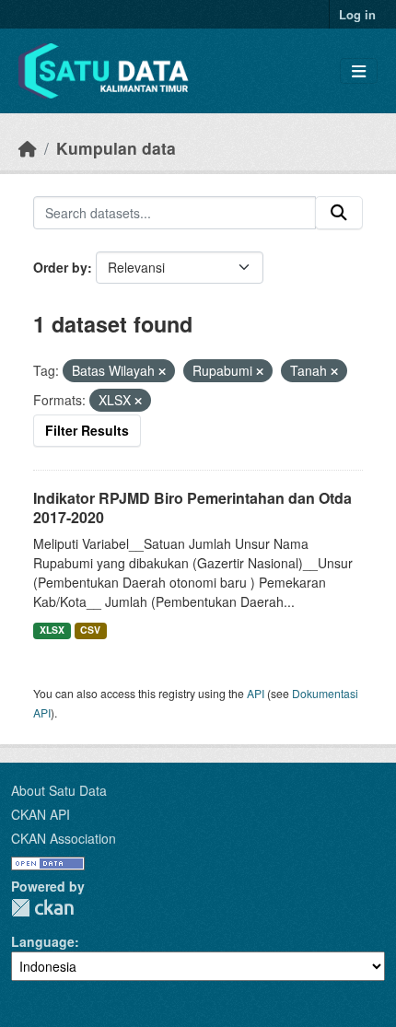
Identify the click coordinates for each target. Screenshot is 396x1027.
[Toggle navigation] (359, 71)
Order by (60, 267)
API (255, 693)
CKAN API (40, 814)
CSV (90, 629)
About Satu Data (59, 790)
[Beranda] (27, 147)
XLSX (52, 629)
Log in (357, 14)
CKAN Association (63, 838)
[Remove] (162, 371)
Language (43, 941)
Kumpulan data (116, 147)
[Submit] (339, 212)
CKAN (42, 907)
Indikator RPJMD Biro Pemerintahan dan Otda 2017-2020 (192, 507)
